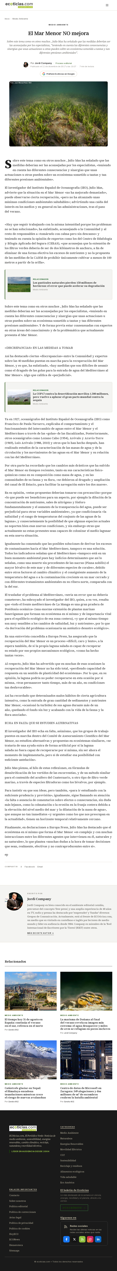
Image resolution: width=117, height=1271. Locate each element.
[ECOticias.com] (19, 5)
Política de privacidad (21, 1223)
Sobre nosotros (17, 1200)
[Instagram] (90, 1239)
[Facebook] (66, 1239)
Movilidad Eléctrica (71, 1149)
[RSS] (82, 1239)
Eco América (67, 1182)
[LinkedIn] (98, 1239)
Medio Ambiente (20, 19)
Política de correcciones (22, 1212)
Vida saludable (68, 1177)
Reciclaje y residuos (71, 1166)
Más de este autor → (40, 933)
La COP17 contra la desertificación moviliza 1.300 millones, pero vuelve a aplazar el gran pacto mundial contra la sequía (71, 397)
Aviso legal (15, 1217)
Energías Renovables (71, 1144)
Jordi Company (43, 63)
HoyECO (13, 1234)
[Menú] (107, 5)
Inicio (7, 19)
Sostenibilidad (68, 1160)
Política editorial (18, 1206)
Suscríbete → (74, 1207)
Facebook (30, 866)
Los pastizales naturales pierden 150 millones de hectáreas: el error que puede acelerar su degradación (69, 284)
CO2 (62, 1155)
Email (40, 866)
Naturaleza (66, 1138)
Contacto (14, 1195)
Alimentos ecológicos (72, 1171)
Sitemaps (14, 1250)
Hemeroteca (16, 1245)
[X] (74, 1239)
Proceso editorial (64, 63)
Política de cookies (19, 1228)
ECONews (14, 1239)
